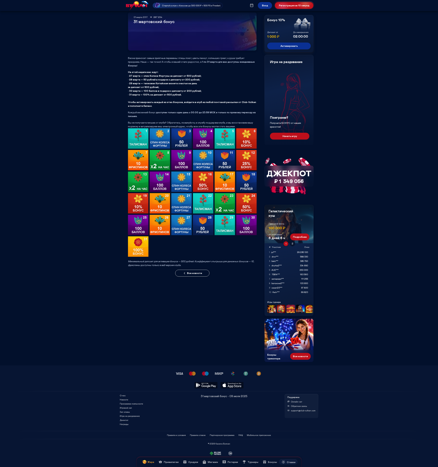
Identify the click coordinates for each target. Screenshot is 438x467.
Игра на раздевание (130, 416)
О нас (123, 395)
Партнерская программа (222, 435)
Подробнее (300, 236)
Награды (124, 424)
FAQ (241, 435)
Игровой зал (126, 407)
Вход (265, 5)
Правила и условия (176, 435)
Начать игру (289, 136)
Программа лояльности (131, 403)
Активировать (289, 45)
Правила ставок (198, 435)
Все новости (194, 273)
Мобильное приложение (259, 435)
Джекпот (124, 420)
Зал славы (125, 411)
